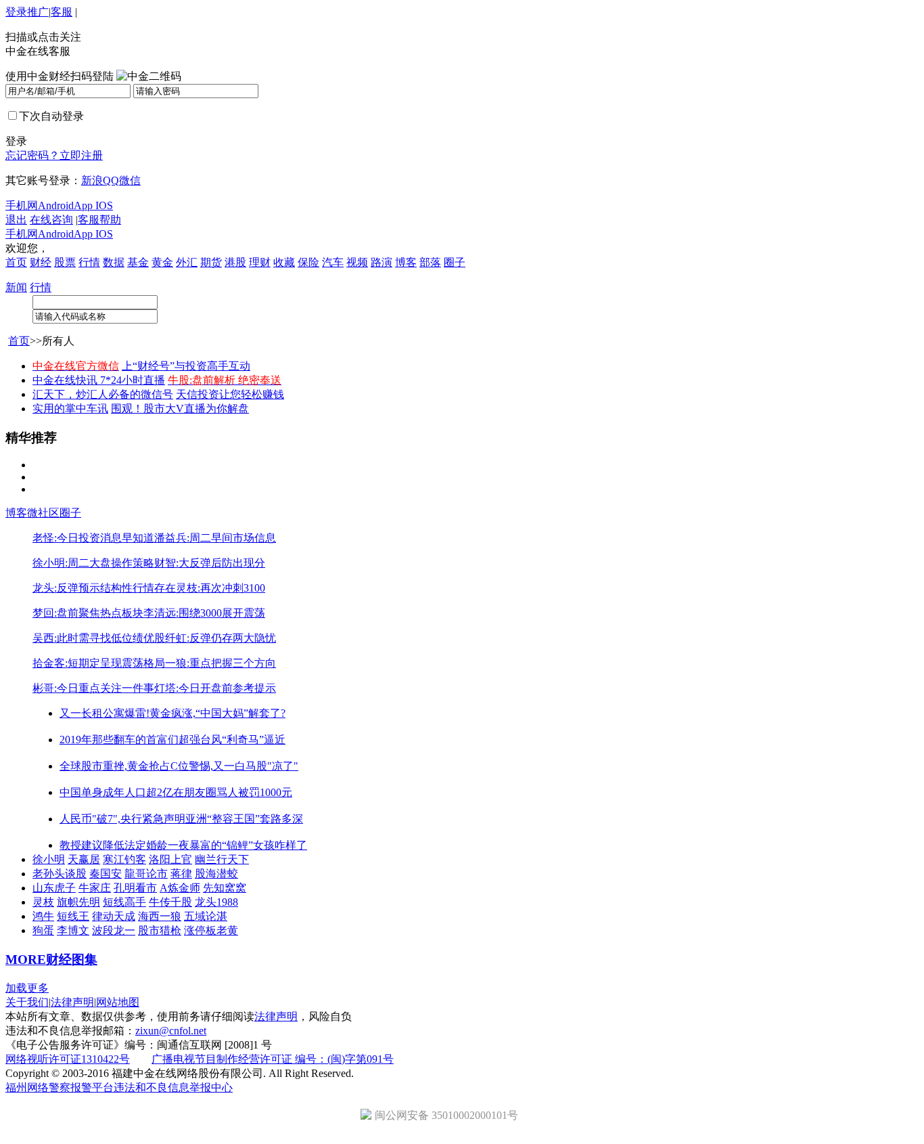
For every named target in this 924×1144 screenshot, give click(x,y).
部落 (430, 262)
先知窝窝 (224, 888)
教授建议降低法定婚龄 (114, 845)
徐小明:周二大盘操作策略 (93, 563)
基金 (138, 262)
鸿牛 (43, 916)
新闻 (16, 287)
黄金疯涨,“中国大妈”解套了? (217, 713)
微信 (130, 180)
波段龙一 (113, 930)
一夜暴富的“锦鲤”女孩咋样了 (237, 845)
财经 (40, 262)
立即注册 (81, 155)
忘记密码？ (32, 155)
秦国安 (105, 873)
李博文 (73, 930)
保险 (308, 262)
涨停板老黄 (211, 930)
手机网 (21, 205)
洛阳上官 (170, 859)
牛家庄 (94, 888)
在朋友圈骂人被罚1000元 (232, 792)
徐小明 (48, 859)
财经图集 (71, 959)
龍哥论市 (146, 873)
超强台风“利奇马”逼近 (232, 739)
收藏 (284, 262)
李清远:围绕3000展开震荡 (204, 613)
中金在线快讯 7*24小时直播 (98, 380)
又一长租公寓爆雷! (104, 713)
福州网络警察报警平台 (59, 1087)
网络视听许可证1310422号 (67, 1059)
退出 (16, 219)
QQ (111, 180)
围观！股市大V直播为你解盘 (180, 408)
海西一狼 (159, 916)
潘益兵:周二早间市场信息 (215, 538)
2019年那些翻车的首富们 (119, 739)
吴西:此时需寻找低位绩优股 (98, 638)
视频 (357, 262)
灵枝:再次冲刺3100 (220, 588)
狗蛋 (43, 930)
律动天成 (113, 916)
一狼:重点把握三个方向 (220, 663)
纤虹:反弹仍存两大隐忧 (220, 638)
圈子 (454, 262)
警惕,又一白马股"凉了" (243, 766)
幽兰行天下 (222, 859)
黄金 (162, 262)
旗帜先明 (78, 902)
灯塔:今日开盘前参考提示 (215, 688)
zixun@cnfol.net (170, 1030)
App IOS (93, 205)
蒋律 (181, 873)
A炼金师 (180, 888)
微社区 (43, 513)
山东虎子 (54, 888)
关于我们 (27, 1002)
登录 (16, 12)
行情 (89, 262)
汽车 (333, 262)
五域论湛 (205, 916)
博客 (406, 262)
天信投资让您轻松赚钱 (230, 394)
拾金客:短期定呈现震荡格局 (98, 663)
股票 (65, 262)
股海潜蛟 (216, 873)
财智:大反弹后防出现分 (209, 563)
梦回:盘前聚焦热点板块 (87, 613)
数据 (113, 262)
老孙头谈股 (59, 873)
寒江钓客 (124, 859)
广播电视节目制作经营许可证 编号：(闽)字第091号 (273, 1059)
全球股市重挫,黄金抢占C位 (124, 766)
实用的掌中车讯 (70, 408)
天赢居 (84, 859)
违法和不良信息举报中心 (173, 1087)
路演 (381, 262)
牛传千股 (170, 902)
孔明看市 (135, 888)
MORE (25, 959)
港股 (235, 262)
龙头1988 (216, 902)
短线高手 (124, 902)
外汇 (187, 262)
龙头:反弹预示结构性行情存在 (104, 588)
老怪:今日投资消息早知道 (93, 538)
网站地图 (117, 1002)
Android (56, 205)
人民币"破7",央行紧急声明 (122, 818)
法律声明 (72, 1002)
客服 (61, 12)
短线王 (73, 916)
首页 (16, 262)
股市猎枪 (159, 930)
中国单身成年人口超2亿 (116, 792)
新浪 (92, 180)
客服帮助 (99, 219)
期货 (211, 262)
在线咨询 (51, 219)
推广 (38, 12)
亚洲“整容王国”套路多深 (244, 818)
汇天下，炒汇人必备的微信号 (102, 394)
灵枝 (43, 902)
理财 (260, 262)
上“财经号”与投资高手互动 (186, 366)
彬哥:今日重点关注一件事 (93, 688)
